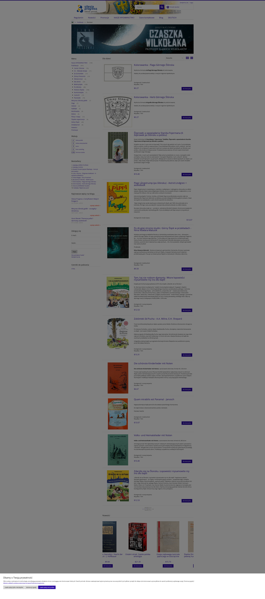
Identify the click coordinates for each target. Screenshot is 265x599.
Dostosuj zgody (31, 587)
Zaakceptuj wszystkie (47, 587)
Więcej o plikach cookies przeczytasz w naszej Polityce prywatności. (23, 583)
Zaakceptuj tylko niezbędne (14, 587)
